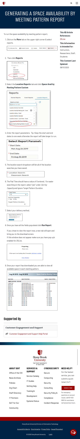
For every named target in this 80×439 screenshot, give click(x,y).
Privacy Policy (45, 429)
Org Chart (13, 388)
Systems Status (33, 401)
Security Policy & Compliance (51, 395)
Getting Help (32, 386)
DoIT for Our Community (14, 405)
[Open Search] (71, 3)
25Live (62, 39)
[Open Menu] (77, 3)
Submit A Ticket (68, 388)
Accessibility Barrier (23, 429)
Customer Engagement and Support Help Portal (28, 333)
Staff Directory (15, 393)
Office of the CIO (15, 373)
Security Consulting (48, 385)
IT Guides (30, 381)
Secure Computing (48, 375)
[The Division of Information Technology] (4, 3)
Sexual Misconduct (57, 429)
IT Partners (13, 398)
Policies (12, 383)
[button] (73, 432)
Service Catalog (33, 376)
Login (50, 434)
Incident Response (51, 403)
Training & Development (32, 393)
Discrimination (35, 429)
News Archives (15, 378)
